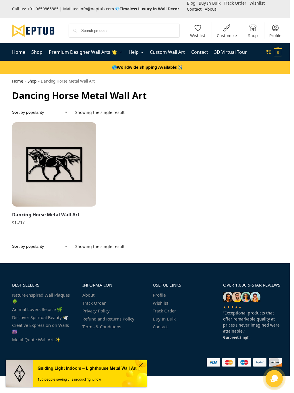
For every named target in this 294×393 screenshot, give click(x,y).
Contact (194, 9)
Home (17, 81)
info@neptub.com (97, 9)
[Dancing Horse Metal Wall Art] (54, 164)
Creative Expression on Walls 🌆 (40, 328)
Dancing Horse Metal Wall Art (46, 214)
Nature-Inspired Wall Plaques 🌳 (41, 298)
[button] (274, 52)
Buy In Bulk (164, 319)
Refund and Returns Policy (108, 319)
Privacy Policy (96, 311)
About (210, 9)
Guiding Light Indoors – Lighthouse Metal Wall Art (87, 368)
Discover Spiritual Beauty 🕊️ (40, 317)
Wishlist (197, 35)
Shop (253, 35)
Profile (275, 35)
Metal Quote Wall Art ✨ (36, 339)
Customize (227, 35)
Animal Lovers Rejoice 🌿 (37, 309)
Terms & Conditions (101, 326)
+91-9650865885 (43, 9)
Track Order (94, 303)
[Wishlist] (87, 131)
